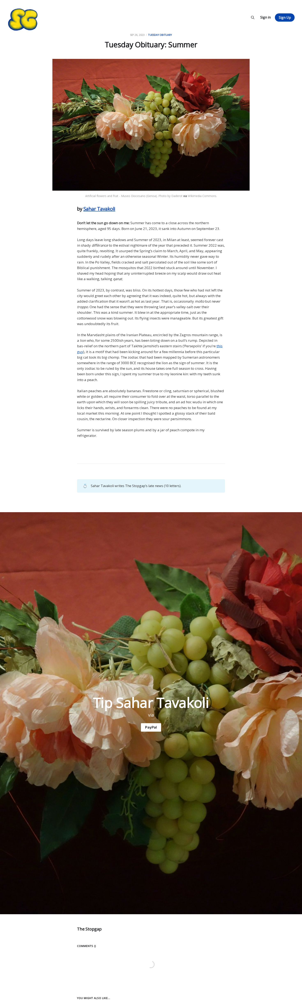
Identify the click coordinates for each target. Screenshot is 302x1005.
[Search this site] (253, 17)
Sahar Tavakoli (99, 208)
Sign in (265, 17)
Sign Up (285, 17)
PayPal (151, 727)
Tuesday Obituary (160, 35)
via (185, 196)
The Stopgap (89, 929)
